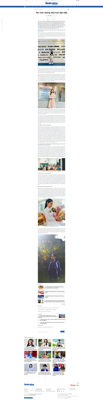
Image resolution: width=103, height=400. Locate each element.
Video (61, 6)
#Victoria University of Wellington (43, 307)
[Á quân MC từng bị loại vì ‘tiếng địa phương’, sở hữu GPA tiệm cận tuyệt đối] (30, 354)
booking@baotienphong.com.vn (40, 391)
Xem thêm (78, 6)
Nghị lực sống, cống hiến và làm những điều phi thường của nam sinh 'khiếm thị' (52, 323)
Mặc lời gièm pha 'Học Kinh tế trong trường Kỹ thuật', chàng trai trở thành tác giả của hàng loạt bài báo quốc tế (54, 301)
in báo (53, 19)
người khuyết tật (52, 78)
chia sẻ (48, 19)
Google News (68, 9)
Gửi (62, 331)
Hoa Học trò (60, 0)
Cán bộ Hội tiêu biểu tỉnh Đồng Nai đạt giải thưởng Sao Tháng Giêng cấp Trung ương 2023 (53, 287)
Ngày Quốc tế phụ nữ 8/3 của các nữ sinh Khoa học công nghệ (54, 296)
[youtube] (78, 0)
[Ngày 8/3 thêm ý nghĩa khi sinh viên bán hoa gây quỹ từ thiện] (41, 292)
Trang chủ (25, 6)
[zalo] (64, 391)
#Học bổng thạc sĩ (41, 309)
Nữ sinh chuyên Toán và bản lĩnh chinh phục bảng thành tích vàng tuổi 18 (44, 348)
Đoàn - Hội (28, 6)
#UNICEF (54, 309)
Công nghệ (57, 6)
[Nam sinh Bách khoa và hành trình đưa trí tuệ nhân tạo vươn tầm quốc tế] (59, 343)
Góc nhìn (40, 6)
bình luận (55, 19)
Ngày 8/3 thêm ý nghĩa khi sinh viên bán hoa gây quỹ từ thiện (54, 292)
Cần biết (74, 6)
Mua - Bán (70, 6)
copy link (51, 19)
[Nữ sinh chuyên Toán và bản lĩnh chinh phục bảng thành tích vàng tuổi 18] (44, 343)
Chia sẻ (1, 21)
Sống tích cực (65, 6)
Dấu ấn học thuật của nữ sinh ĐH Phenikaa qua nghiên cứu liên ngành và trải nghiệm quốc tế (58, 374)
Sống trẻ (33, 6)
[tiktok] (62, 391)
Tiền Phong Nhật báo (54, 0)
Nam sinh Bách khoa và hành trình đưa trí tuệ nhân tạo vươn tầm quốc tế (59, 348)
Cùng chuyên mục (28, 337)
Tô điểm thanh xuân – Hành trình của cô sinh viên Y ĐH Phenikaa (30, 373)
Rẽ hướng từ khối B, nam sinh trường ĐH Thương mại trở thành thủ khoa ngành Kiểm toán (44, 373)
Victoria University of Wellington (56, 66)
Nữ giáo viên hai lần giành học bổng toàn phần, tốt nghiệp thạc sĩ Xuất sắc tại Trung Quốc (44, 360)
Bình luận (1, 26)
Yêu (43, 6)
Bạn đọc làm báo (29, 397)
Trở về (1, 28)
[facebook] (76, 0)
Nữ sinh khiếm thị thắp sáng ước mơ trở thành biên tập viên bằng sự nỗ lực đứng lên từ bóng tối (48, 316)
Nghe (1, 19)
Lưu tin (1, 24)
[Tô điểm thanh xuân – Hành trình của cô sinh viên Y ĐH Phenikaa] (30, 367)
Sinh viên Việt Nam (29, 384)
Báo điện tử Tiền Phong (51, 3)
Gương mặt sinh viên (52, 6)
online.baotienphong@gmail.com (51, 391)
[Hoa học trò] (78, 385)
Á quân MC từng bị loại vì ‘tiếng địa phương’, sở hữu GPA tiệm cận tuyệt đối (30, 360)
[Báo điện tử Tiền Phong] (72, 385)
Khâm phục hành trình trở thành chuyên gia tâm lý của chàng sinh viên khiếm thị (52, 320)
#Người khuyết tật (48, 309)
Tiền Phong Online (47, 0)
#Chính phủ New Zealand (54, 307)
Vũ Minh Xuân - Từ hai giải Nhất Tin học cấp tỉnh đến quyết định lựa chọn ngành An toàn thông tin (59, 361)
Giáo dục (37, 6)
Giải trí (47, 6)
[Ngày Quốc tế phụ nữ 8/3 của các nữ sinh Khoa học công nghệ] (41, 297)
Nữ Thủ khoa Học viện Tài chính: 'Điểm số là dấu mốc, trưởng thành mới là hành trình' (30, 348)
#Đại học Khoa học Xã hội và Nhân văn (44, 311)
